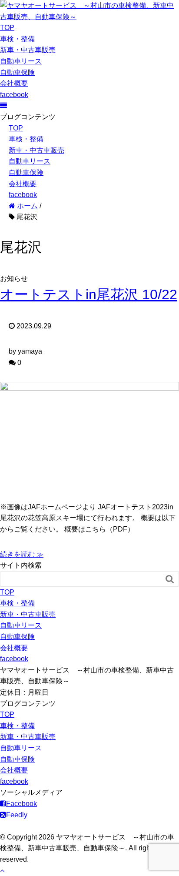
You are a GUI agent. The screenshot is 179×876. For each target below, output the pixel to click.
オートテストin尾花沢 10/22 (88, 294)
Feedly (16, 815)
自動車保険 (17, 72)
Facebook (21, 803)
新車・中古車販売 (28, 49)
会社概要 (14, 83)
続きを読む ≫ (21, 554)
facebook (14, 94)
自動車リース (21, 61)
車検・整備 (17, 39)
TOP (7, 27)
